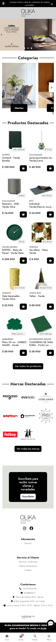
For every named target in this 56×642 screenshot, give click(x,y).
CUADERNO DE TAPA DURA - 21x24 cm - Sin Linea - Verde (41, 345)
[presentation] (1, 35)
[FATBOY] (10, 434)
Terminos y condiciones (28, 561)
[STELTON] (10, 415)
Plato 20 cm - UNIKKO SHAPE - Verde (14, 343)
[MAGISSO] (10, 397)
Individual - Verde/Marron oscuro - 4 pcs (41, 206)
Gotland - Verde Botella (11, 159)
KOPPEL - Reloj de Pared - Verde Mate (13, 251)
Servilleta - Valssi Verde (38, 251)
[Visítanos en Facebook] (31, 528)
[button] (24, 48)
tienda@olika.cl (29, 592)
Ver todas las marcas (28, 448)
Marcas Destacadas (28, 384)
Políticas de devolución (28, 566)
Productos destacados (28, 123)
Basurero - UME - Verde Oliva (11, 205)
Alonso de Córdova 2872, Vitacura (29, 597)
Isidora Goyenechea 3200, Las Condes (29, 601)
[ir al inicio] (28, 519)
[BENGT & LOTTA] (28, 434)
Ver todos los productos (28, 366)
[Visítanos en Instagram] (24, 528)
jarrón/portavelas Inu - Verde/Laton (41, 159)
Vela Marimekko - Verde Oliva (11, 297)
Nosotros (28, 543)
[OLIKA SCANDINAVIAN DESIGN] (28, 13)
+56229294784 (30, 588)
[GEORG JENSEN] (45, 397)
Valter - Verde (37, 296)
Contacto (28, 570)
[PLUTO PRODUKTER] (45, 415)
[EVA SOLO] (28, 397)
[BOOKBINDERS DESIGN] (28, 415)
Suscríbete (28, 496)
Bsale (44, 628)
